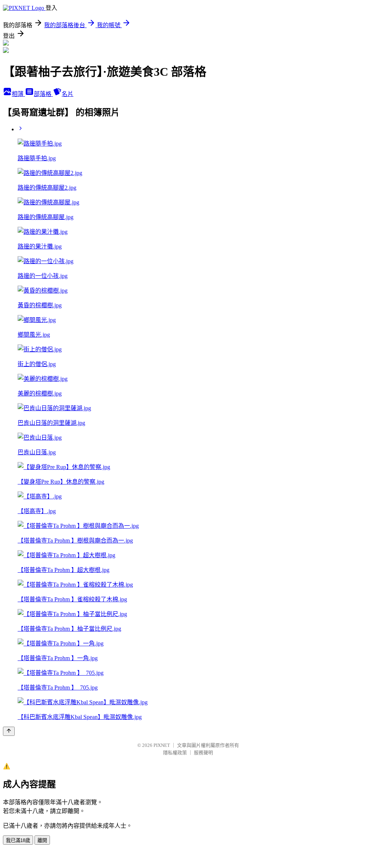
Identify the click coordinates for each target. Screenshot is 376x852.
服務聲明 (203, 752)
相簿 (18, 94)
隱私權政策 (175, 752)
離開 (42, 840)
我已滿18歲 (18, 840)
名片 (67, 94)
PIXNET (161, 745)
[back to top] (9, 731)
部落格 (43, 94)
